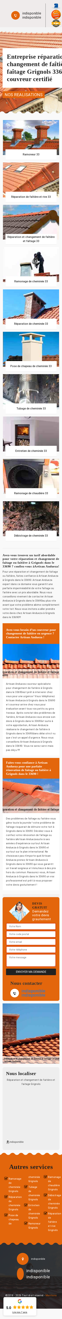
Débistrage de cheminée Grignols (53, 1201)
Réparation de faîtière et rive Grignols (53, 1221)
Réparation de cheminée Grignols (13, 1203)
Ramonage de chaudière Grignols (53, 1183)
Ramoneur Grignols (33, 1225)
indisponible (31, 13)
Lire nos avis (19, 1312)
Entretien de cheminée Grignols (33, 1211)
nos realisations (24, 94)
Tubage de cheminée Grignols (33, 1193)
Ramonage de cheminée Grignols (13, 1185)
